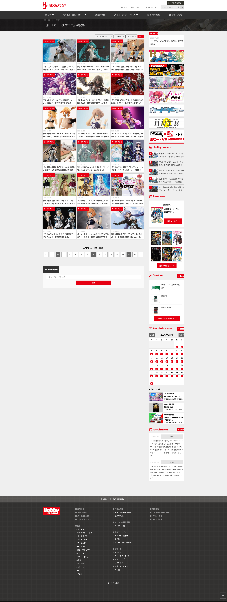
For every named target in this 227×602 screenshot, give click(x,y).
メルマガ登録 (176, 3)
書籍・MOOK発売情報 (123, 512)
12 (117, 254)
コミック (80, 567)
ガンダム (80, 529)
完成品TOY (81, 546)
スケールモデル (83, 539)
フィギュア (81, 543)
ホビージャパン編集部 (123, 542)
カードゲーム (82, 563)
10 (105, 254)
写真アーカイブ (120, 532)
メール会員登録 (83, 516)
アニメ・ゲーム (83, 557)
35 (135, 254)
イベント (80, 553)
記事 (172, 436)
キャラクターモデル (84, 532)
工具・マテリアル (84, 550)
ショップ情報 (157, 519)
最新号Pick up (120, 516)
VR (78, 570)
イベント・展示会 (121, 535)
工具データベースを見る (165, 318)
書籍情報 (155, 509)
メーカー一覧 (120, 525)
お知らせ (123, 7)
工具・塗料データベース (161, 512)
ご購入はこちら (171, 221)
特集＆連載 (119, 509)
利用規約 (104, 499)
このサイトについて (151, 7)
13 (123, 254)
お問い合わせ (135, 7)
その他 (79, 574)
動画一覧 (118, 549)
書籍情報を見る (165, 265)
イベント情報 (157, 516)
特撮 (79, 560)
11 (111, 254)
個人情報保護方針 (119, 499)
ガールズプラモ (83, 536)
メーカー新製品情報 (122, 522)
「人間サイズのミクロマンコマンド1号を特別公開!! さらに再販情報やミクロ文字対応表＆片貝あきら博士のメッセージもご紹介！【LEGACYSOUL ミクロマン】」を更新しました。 (166, 472)
